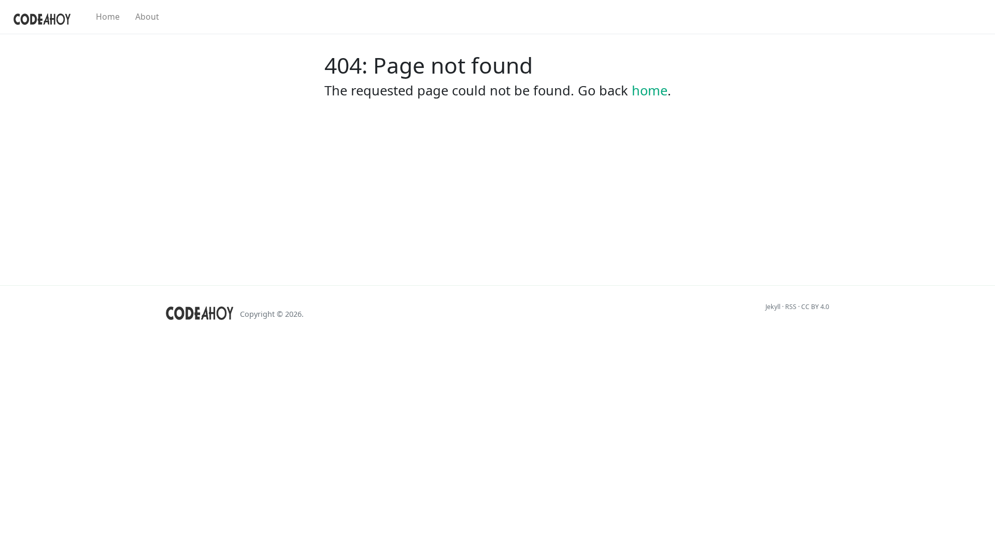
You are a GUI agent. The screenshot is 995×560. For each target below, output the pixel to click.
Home (108, 16)
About (147, 16)
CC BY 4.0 (815, 306)
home (649, 90)
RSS (791, 306)
